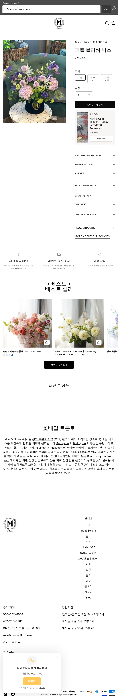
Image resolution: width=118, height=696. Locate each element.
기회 (88, 564)
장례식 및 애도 (88, 553)
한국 (11, 642)
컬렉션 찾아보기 (59, 364)
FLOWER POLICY (85, 227)
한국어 (88, 592)
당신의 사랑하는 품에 (13, 351)
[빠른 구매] (47, 342)
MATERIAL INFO (84, 164)
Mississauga (82, 452)
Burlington (79, 443)
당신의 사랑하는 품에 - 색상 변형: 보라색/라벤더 (9, 355)
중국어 (88, 586)
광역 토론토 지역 (42, 439)
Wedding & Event (88, 558)
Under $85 (88, 547)
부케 (88, 542)
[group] (59, 327)
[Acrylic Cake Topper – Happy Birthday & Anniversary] (82, 127)
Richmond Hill (35, 456)
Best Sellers (88, 530)
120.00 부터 (35, 351)
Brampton (62, 443)
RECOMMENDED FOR (88, 155)
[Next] (113, 323)
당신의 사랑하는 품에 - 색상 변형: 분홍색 (4, 355)
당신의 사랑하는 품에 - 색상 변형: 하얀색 (7, 355)
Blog (88, 597)
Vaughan (40, 447)
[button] (113, 9)
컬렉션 (88, 518)
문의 (88, 575)
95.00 (84, 354)
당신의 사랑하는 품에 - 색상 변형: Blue (12, 355)
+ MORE (79, 173)
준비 (88, 536)
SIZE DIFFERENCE (85, 185)
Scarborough (95, 456)
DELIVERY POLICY (85, 214)
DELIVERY (81, 204)
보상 (88, 569)
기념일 (83, 41)
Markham (56, 447)
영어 (88, 581)
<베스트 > (59, 286)
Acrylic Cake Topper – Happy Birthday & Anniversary (98, 123)
